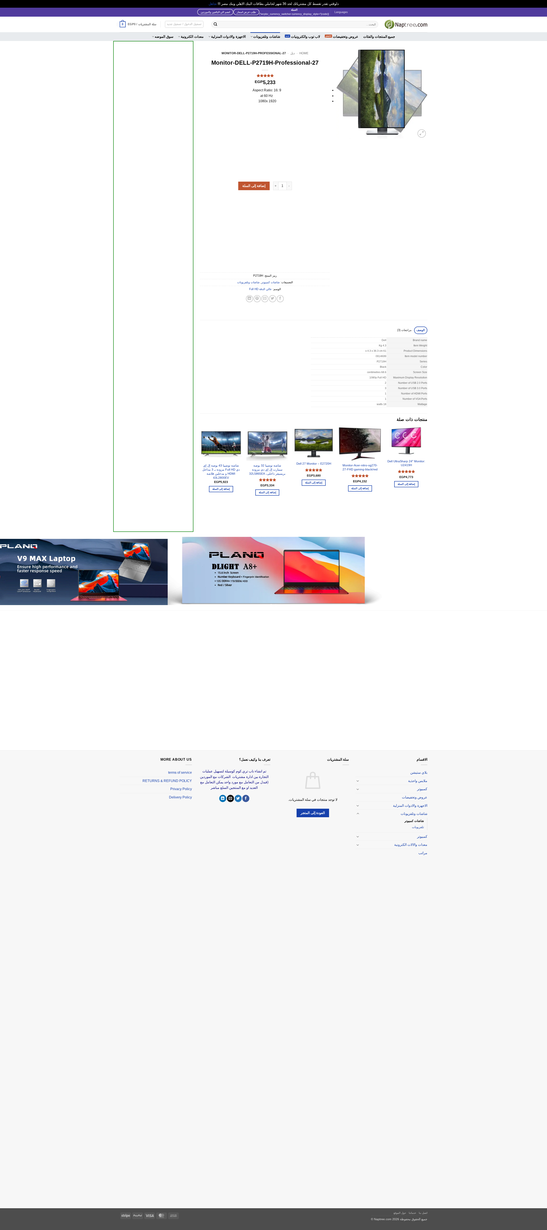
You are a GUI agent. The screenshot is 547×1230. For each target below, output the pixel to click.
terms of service (180, 772)
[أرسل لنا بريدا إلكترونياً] (230, 798)
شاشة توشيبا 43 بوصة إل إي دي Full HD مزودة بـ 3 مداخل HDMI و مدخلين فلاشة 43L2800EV (221, 471)
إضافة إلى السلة (253, 186)
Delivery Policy (180, 797)
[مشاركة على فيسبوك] (280, 298)
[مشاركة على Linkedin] (249, 298)
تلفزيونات (418, 827)
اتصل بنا (423, 1212)
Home (303, 53)
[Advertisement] (153, 202)
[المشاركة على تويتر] (272, 298)
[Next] (200, 476)
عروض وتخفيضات (345, 36)
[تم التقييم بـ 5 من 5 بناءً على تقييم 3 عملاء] (265, 75)
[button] (138, 24)
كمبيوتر (422, 789)
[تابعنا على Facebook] (245, 798)
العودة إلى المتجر (313, 813)
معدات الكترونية (192, 36)
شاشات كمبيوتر (270, 282)
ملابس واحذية (417, 781)
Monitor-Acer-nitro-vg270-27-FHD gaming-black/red (360, 467)
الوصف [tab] (420, 330)
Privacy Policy (181, 789)
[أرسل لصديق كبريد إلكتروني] (264, 298)
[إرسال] (215, 24)
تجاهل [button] (213, 4)
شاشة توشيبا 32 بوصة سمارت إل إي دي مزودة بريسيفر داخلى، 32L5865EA (267, 469)
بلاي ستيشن (418, 772)
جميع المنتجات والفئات (379, 36)
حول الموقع (400, 1212)
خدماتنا (412, 1212)
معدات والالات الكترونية (410, 844)
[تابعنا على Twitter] (238, 798)
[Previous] (427, 476)
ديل (292, 53)
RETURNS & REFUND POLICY (167, 781)
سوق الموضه (164, 36)
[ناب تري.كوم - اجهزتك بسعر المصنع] (406, 24)
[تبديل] (357, 780)
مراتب (422, 853)
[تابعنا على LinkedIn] (222, 798)
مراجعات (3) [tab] (404, 330)
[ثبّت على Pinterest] (257, 298)
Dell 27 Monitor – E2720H (313, 463)
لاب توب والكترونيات (305, 36)
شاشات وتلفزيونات (266, 36)
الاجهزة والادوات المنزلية (228, 36)
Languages (341, 12)
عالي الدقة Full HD (260, 289)
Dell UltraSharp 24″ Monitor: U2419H (406, 463)
